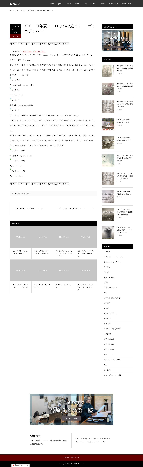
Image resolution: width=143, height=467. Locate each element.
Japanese (18, 465)
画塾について (108, 354)
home (52, 4)
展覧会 (69, 4)
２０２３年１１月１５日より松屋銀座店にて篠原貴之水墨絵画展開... (125, 176)
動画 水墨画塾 (109, 277)
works (77, 4)
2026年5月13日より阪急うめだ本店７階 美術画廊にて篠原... (125, 68)
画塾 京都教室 (109, 339)
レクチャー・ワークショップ (113, 262)
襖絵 (105, 365)
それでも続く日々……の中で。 (34, 51)
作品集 (106, 272)
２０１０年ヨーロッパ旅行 (15, 29)
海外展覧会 (107, 324)
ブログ (93, 4)
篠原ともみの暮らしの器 (112, 360)
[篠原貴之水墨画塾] (71, 409)
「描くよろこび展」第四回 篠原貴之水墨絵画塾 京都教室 (125, 158)
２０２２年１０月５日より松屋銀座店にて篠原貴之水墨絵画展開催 (125, 211)
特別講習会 (107, 334)
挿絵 (105, 293)
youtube (102, 4)
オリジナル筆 (113, 4)
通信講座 (107, 370)
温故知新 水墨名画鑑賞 (112, 329)
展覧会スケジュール (110, 288)
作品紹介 (107, 267)
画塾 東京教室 (109, 349)
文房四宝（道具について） (113, 298)
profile (60, 4)
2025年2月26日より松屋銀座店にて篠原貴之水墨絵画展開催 (125, 104)
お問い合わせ (126, 4)
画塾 (85, 4)
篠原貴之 (15, 3)
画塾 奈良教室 (109, 344)
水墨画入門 (107, 318)
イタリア (107, 252)
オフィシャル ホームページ (114, 257)
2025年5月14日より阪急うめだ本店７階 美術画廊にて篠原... (125, 86)
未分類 (106, 308)
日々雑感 (107, 303)
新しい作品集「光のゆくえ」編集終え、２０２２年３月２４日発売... (125, 229)
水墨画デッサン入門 (110, 313)
